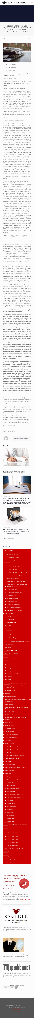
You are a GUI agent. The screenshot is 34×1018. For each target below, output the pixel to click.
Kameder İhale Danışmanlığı (21, 438)
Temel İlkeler (8, 773)
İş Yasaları (7, 693)
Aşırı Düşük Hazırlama (12, 554)
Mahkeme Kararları (10, 725)
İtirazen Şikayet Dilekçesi (11, 711)
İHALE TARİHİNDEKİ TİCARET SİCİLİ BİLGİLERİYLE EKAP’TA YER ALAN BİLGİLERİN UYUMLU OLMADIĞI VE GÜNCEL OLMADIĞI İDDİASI (16, 531)
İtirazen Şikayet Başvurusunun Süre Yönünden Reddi (16, 708)
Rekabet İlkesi (10, 815)
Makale (10, 635)
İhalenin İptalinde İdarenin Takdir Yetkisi (17, 683)
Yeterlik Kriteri (8, 857)
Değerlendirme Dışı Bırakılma (14, 779)
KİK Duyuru (11, 632)
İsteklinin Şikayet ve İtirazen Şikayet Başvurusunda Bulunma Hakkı (18, 700)
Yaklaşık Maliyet (9, 827)
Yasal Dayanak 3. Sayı (12, 842)
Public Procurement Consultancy (15, 747)
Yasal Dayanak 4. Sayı (12, 845)
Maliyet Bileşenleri (9, 731)
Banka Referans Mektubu (11, 598)
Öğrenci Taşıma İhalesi (13, 578)
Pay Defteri (8, 740)
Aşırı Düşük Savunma (12, 564)
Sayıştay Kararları (11, 821)
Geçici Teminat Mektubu (11, 653)
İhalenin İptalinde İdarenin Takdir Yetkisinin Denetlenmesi (17, 686)
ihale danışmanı (9, 665)
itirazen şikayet (9, 704)
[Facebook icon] (14, 1012)
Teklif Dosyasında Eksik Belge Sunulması (15, 767)
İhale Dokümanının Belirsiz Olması (15, 794)
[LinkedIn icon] (20, 1012)
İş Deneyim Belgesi (14, 557)
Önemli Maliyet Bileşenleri (11, 734)
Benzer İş (13, 561)
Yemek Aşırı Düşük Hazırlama (14, 592)
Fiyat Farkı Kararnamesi (11, 650)
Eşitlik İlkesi (8, 647)
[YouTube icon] (18, 1012)
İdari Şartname (9, 662)
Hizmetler (7, 656)
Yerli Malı (7, 851)
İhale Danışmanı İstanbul (11, 670)
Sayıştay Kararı (11, 818)
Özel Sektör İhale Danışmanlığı (14, 610)
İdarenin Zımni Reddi (10, 659)
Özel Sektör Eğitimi (12, 622)
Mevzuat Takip (12, 638)
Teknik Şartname (9, 770)
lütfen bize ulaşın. (25, 899)
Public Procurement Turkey (14, 752)
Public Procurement (10, 743)
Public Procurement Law (13, 749)
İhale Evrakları (8, 676)
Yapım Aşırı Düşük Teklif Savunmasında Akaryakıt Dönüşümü (17, 585)
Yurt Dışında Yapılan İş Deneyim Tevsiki (15, 863)
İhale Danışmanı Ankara (13, 788)
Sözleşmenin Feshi (10, 764)
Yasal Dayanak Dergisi (11, 833)
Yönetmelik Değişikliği (10, 860)
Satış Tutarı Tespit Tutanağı (12, 758)
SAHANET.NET (17, 1009)
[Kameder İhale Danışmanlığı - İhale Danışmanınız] (13, 2)
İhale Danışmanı (9, 668)
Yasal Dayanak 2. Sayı (12, 839)
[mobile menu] (31, 2)
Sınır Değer (8, 761)
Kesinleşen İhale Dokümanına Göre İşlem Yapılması (15, 718)
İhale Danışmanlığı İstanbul (12, 673)
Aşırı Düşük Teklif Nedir (11, 595)
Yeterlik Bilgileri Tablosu (11, 854)
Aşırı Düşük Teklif (9, 550)
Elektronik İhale (9, 644)
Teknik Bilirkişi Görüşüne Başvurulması (17, 824)
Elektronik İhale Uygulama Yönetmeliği (20, 641)
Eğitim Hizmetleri (9, 613)
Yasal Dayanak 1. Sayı (12, 836)
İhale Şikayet (10, 800)
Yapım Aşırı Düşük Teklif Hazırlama (16, 581)
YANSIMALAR (8, 830)
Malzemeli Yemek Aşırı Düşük (14, 575)
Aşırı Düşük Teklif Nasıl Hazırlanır (15, 567)
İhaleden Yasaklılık (11, 803)
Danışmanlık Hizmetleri (11, 601)
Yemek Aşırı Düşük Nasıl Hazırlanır (14, 848)
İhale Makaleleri (13, 629)
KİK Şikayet (10, 809)
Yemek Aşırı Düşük (12, 589)
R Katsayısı (10, 812)
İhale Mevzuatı (10, 616)
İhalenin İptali (8, 679)
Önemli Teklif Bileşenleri (11, 737)
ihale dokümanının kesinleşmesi (15, 797)
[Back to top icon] (17, 1002)
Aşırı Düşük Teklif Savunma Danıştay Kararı (18, 573)
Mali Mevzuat (10, 619)
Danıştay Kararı (11, 728)
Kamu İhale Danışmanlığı (13, 604)
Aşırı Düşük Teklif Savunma (14, 570)
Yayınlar (9, 625)
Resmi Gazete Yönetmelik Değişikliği (14, 755)
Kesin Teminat (9, 714)
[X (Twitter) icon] (16, 1012)
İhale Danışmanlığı (11, 791)
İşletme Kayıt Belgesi (10, 696)
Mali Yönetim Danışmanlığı (14, 607)
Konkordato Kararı (9, 722)
